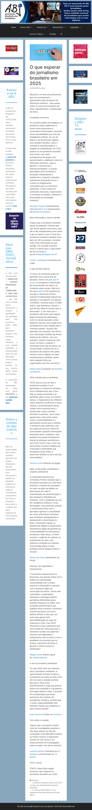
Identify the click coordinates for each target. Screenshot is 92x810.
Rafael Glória (35, 369)
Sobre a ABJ (25, 27)
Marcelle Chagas (37, 206)
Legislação (74, 27)
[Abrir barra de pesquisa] (61, 34)
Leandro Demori (37, 751)
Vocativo (57, 714)
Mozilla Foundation (41, 212)
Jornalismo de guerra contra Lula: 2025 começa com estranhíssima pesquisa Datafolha (46, 785)
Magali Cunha (36, 655)
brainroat (41, 291)
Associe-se (41, 27)
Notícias (35, 780)
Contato (53, 34)
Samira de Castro (37, 557)
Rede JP (42, 209)
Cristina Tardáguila (38, 260)
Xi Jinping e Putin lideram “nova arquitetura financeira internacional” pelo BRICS (45, 792)
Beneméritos (58, 27)
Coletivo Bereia (39, 657)
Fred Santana (36, 714)
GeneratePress (69, 806)
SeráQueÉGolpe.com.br (46, 254)
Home (13, 27)
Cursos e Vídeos (36, 34)
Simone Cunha (36, 463)
